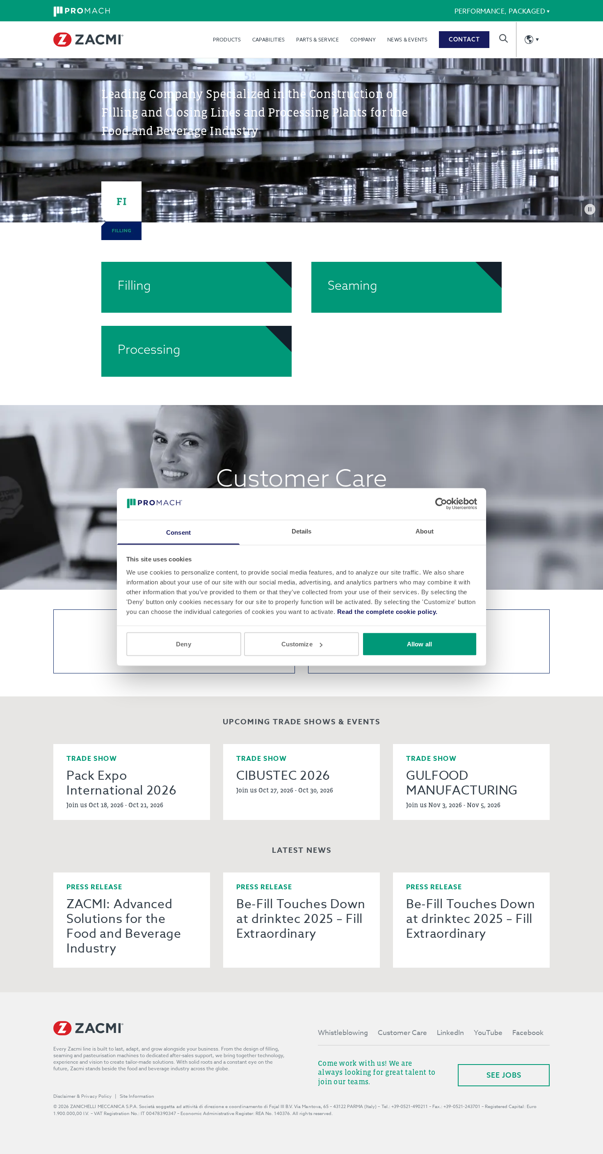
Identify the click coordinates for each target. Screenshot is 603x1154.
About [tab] (425, 530)
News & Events (407, 39)
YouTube (488, 1033)
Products (226, 39)
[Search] (503, 38)
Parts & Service (317, 39)
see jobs (504, 1075)
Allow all (419, 644)
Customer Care (402, 1033)
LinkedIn (450, 1033)
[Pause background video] (589, 209)
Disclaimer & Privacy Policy (82, 1096)
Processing (149, 349)
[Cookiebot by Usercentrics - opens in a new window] (441, 504)
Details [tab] (302, 530)
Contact (464, 39)
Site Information (137, 1096)
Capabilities (268, 39)
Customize (297, 644)
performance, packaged (500, 11)
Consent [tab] (178, 532)
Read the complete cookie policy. (387, 611)
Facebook (528, 1033)
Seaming (352, 285)
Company (363, 39)
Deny (183, 644)
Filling (134, 285)
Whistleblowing (343, 1033)
